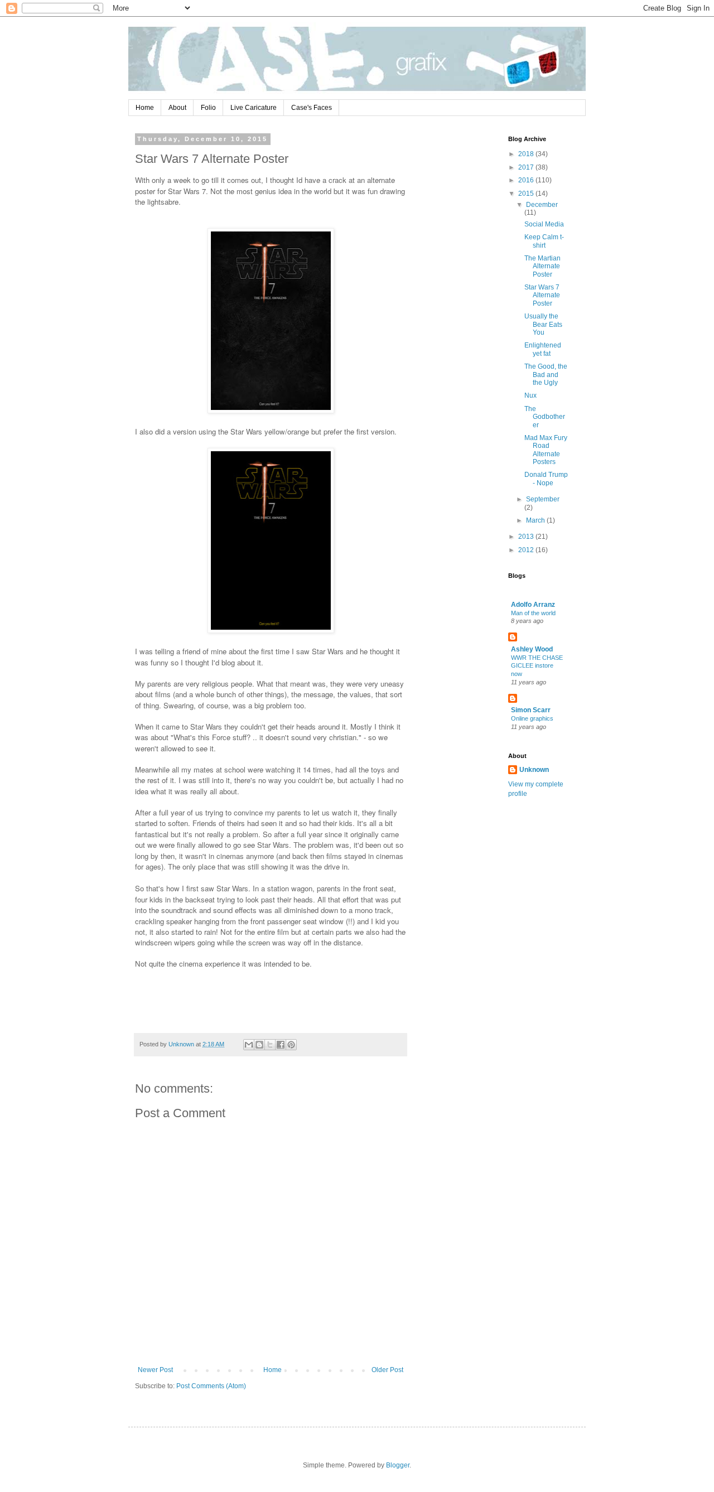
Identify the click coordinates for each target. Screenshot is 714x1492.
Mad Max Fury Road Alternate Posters (545, 450)
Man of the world (533, 613)
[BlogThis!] (259, 1044)
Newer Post (155, 1370)
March (536, 520)
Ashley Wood (532, 649)
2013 (527, 536)
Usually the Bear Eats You (543, 324)
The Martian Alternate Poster (542, 266)
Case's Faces (311, 108)
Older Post (387, 1370)
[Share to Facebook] (280, 1044)
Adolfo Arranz (533, 605)
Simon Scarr (531, 710)
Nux (530, 395)
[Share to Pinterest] (291, 1044)
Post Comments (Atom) (211, 1386)
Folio (208, 108)
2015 (527, 193)
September (542, 499)
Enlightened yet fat (542, 349)
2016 (527, 180)
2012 (527, 550)
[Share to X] (270, 1044)
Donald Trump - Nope (546, 478)
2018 (527, 154)
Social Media (544, 224)
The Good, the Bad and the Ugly (545, 375)
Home (145, 108)
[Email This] (248, 1044)
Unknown (534, 770)
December (542, 205)
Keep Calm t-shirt (544, 241)
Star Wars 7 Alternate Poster (542, 295)
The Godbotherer (544, 417)
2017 (527, 167)
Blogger (397, 1465)
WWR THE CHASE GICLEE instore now (537, 666)
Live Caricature (253, 108)
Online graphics (532, 718)
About (177, 108)
